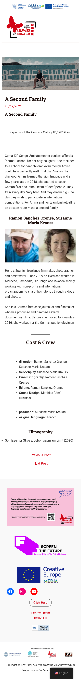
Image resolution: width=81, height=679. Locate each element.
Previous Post (41, 455)
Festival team (40, 613)
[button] (40, 602)
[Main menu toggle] (71, 27)
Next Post (41, 463)
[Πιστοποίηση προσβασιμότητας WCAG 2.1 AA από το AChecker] (40, 628)
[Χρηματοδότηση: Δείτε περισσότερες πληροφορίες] (40, 6)
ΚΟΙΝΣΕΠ (40, 618)
